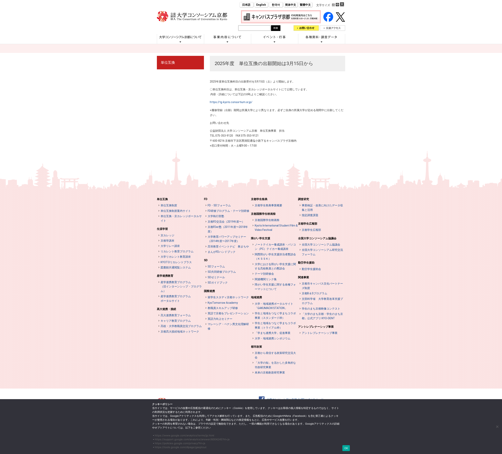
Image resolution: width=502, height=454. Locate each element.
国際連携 (209, 291)
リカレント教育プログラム (177, 251)
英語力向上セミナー (220, 318)
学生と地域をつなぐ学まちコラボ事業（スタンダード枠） (275, 315)
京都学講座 (167, 240)
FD (205, 199)
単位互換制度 (169, 205)
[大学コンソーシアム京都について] (180, 41)
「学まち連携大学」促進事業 (272, 332)
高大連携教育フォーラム (176, 315)
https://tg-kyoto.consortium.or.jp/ (231, 102)
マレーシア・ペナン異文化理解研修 (228, 326)
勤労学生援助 (306, 262)
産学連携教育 (165, 275)
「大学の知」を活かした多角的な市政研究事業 (275, 365)
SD (206, 260)
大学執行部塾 (216, 216)
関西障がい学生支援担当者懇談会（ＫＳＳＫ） (275, 256)
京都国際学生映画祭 (263, 213)
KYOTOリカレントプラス (176, 262)
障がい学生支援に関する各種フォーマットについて (275, 286)
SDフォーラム (216, 266)
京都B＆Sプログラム (314, 293)
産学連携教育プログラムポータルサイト (176, 298)
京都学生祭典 (259, 199)
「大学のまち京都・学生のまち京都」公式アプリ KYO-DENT (322, 316)
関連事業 (303, 277)
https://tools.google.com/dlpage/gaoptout (180, 447)
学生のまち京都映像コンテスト (321, 308)
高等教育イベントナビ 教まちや (228, 246)
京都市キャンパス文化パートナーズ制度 (322, 285)
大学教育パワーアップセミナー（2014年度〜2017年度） (227, 239)
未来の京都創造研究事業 (270, 372)
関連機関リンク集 (266, 279)
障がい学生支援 (260, 238)
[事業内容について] (227, 41)
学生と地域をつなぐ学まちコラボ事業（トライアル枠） (275, 325)
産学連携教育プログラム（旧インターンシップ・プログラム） (181, 287)
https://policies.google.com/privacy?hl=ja (180, 443)
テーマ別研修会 (264, 273)
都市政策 (256, 346)
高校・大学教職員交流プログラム (181, 326)
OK (346, 448)
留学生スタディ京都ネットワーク (228, 297)
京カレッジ (167, 235)
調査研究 (303, 199)
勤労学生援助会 (311, 269)
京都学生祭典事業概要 (268, 205)
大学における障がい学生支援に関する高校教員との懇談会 (275, 266)
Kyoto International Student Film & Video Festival (276, 227)
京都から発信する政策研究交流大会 (275, 355)
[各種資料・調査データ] (321, 41)
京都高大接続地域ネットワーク (180, 331)
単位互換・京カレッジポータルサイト (181, 218)
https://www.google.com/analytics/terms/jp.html (184, 435)
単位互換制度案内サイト (176, 210)
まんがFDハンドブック (222, 251)
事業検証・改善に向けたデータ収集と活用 (322, 207)
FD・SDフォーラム (219, 205)
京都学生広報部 (307, 223)
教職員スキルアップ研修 (223, 308)
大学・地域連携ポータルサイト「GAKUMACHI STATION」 (274, 306)
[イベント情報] (274, 41)
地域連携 (256, 297)
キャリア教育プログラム (176, 320)
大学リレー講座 (170, 245)
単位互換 (168, 62)
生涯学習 (162, 228)
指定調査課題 (310, 215)
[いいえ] (497, 427)
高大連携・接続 (166, 309)
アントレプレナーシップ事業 (316, 326)
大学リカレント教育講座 (176, 256)
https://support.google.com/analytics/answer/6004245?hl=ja (192, 439)
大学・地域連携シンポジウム (272, 338)
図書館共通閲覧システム (176, 267)
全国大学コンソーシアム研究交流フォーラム (322, 252)
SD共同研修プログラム (222, 271)
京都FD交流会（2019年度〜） (226, 221)
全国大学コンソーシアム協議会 (317, 238)
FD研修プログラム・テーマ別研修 (228, 210)
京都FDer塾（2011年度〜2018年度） (228, 229)
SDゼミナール (216, 277)
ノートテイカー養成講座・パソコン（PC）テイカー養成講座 (275, 246)
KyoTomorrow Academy (223, 302)
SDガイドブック (218, 282)
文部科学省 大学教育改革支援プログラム (322, 301)
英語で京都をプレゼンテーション (228, 313)
